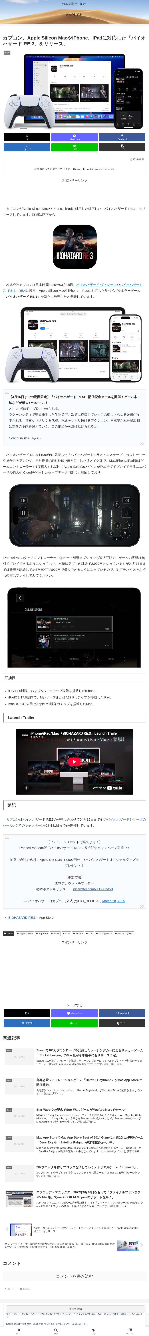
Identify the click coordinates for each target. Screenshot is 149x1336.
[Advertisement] (74, 192)
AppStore (43, 933)
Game (10, 933)
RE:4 (22, 290)
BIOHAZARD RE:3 (22, 917)
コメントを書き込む (74, 1276)
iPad (67, 933)
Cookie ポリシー (80, 1324)
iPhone (79, 933)
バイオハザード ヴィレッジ (96, 285)
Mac (91, 933)
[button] (122, 147)
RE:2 (11, 290)
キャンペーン (34, 825)
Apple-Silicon (26, 933)
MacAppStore (105, 933)
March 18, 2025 (113, 901)
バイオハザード (125, 933)
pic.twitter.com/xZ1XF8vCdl (93, 889)
